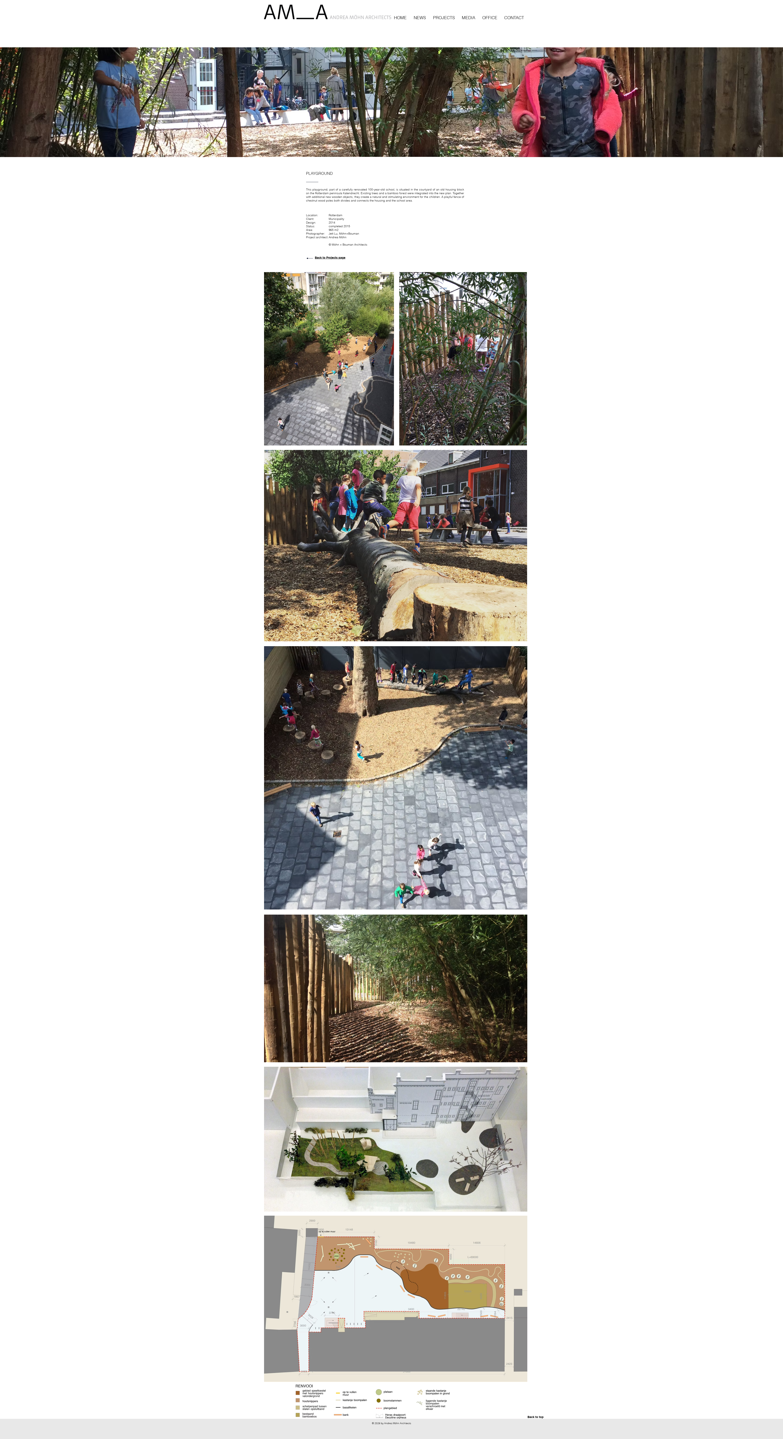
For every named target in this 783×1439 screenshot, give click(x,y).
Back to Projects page (330, 257)
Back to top (536, 1417)
